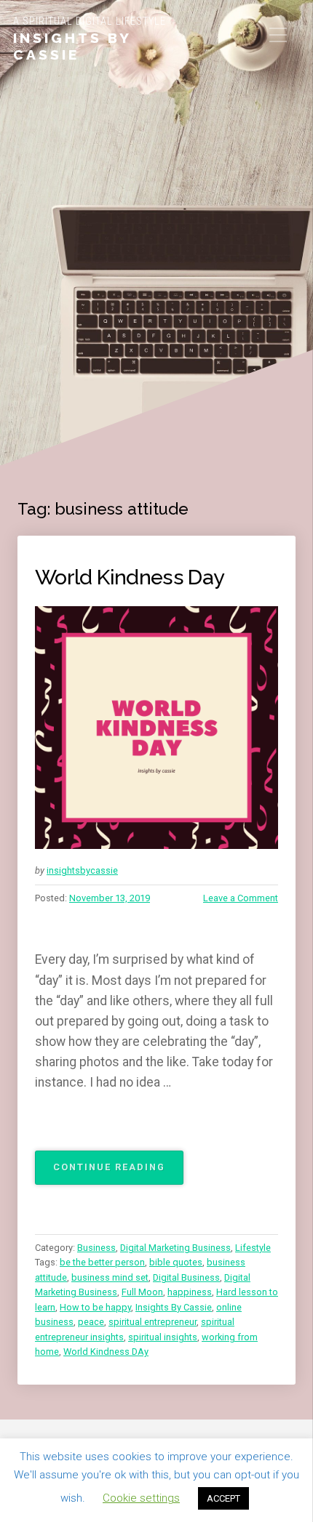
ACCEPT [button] (223, 1498)
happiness (189, 1292)
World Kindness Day (129, 577)
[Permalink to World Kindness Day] (156, 727)
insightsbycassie (82, 870)
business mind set (109, 1277)
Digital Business (186, 1277)
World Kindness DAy (105, 1351)
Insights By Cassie (72, 46)
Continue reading (118, 1172)
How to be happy (95, 1307)
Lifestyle (253, 1247)
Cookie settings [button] (141, 1498)
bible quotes (175, 1262)
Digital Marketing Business (175, 1247)
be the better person (102, 1262)
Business (96, 1247)
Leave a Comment (240, 898)
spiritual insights (162, 1337)
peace (91, 1321)
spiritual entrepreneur (152, 1321)
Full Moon (142, 1292)
